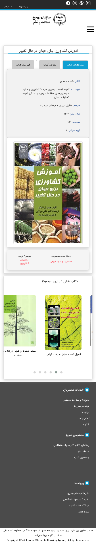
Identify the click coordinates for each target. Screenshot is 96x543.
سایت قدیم (83, 512)
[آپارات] (82, 2)
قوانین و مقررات (81, 406)
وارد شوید (23, 6)
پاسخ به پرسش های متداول (75, 400)
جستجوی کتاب (81, 457)
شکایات (85, 424)
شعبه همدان (67, 81)
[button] (61, 372)
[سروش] (69, 2)
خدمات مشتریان (73, 389)
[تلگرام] (76, 2)
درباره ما (85, 412)
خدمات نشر (83, 451)
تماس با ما (84, 418)
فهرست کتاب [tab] (23, 65)
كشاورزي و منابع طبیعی (61, 262)
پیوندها (79, 483)
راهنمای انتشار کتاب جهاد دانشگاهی (71, 445)
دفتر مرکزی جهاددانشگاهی (76, 500)
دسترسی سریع (75, 434)
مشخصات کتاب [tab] (75, 65)
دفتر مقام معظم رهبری (78, 493)
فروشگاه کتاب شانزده (79, 506)
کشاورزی (24, 260)
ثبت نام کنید (9, 6)
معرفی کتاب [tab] (49, 65)
